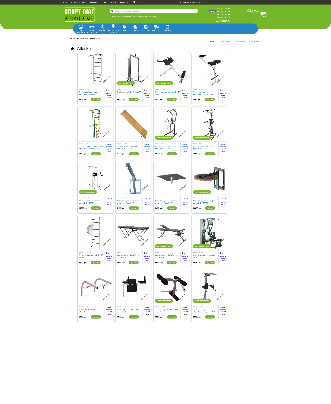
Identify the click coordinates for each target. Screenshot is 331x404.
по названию (240, 41)
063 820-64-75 (223, 11)
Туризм (135, 30)
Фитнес (102, 30)
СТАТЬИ (145, 30)
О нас (65, 2)
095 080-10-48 (223, 14)
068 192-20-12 (223, 17)
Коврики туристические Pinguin (147, 16)
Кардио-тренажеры (81, 31)
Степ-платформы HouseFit (129, 16)
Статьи (103, 2)
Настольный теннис (113, 31)
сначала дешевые (226, 41)
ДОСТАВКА (156, 30)
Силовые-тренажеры (92, 31)
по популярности (254, 41)
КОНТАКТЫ (167, 30)
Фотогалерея (124, 2)
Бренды (113, 2)
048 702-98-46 (223, 8)
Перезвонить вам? (223, 20)
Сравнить (109, 90)
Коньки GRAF (116, 16)
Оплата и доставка (78, 2)
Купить (96, 99)
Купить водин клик (109, 95)
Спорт (124, 30)
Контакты (93, 2)
